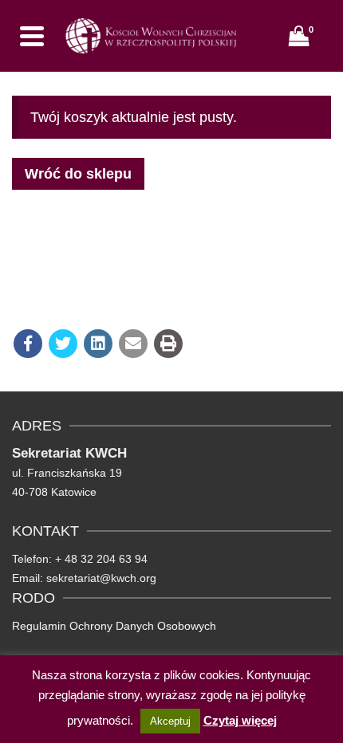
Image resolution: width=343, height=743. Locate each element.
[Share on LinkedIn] (98, 343)
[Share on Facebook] (28, 343)
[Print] (168, 343)
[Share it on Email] (133, 343)
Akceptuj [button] (170, 721)
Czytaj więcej (240, 720)
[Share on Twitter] (63, 343)
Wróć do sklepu (78, 174)
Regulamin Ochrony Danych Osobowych (114, 625)
